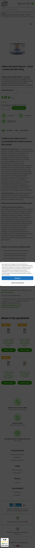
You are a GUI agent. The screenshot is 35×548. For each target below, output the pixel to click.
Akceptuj (17, 278)
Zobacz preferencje (17, 283)
